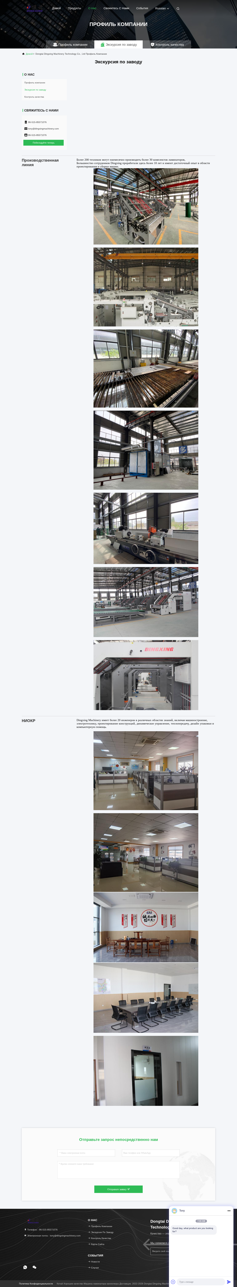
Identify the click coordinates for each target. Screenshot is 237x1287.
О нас (92, 8)
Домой (56, 8)
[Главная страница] (35, 8)
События (142, 8)
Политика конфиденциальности (36, 1283)
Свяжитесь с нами (116, 8)
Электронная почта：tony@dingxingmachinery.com (54, 1235)
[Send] (229, 1281)
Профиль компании (34, 82)
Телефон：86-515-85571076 (42, 1229)
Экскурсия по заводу (35, 89)
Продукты (74, 8)
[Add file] (173, 1281)
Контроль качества (34, 97)
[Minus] (229, 1211)
